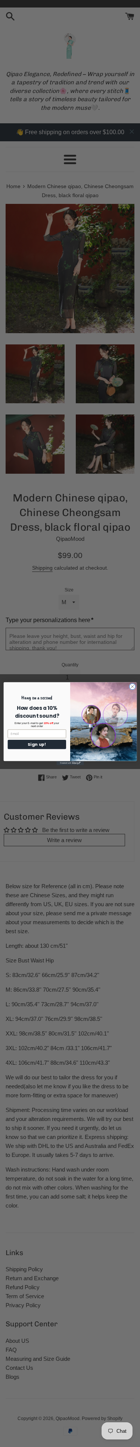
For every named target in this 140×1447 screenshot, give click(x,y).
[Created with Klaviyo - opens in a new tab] (70, 763)
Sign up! (36, 744)
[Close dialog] (132, 686)
